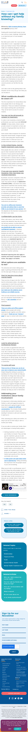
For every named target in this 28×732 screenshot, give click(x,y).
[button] (22, 2)
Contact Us (15, 689)
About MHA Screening (21, 681)
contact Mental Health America (17, 717)
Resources (18, 659)
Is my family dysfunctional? (12, 597)
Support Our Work (14, 693)
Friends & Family (6, 686)
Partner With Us (5, 689)
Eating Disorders (6, 676)
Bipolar (4, 672)
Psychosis (4, 677)
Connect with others (21, 667)
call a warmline (11, 299)
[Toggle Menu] (25, 2)
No (10, 504)
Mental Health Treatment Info (13, 565)
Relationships (8, 554)
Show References (11, 495)
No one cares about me (11, 594)
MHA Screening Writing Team (17, 26)
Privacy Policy (18, 725)
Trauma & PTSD (9, 556)
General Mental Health (11, 562)
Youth (6, 559)
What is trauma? (9, 591)
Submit (14, 651)
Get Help (18, 665)
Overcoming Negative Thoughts (21, 669)
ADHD (3, 670)
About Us (17, 677)
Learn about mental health (6, 660)
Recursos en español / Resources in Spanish (21, 675)
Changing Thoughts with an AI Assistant (20, 672)
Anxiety (4, 669)
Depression (5, 667)
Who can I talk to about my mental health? (14, 525)
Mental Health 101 (6, 663)
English (22, 5)
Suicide (4, 681)
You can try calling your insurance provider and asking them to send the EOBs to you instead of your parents (12, 207)
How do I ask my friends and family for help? (14, 530)
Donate (14, 5)
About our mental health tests (20, 686)
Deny (9, 728)
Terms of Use (20, 706)
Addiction (4, 674)
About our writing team (20, 683)
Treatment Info (5, 665)
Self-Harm (4, 679)
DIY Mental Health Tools (20, 663)
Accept (17, 728)
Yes (4, 504)
